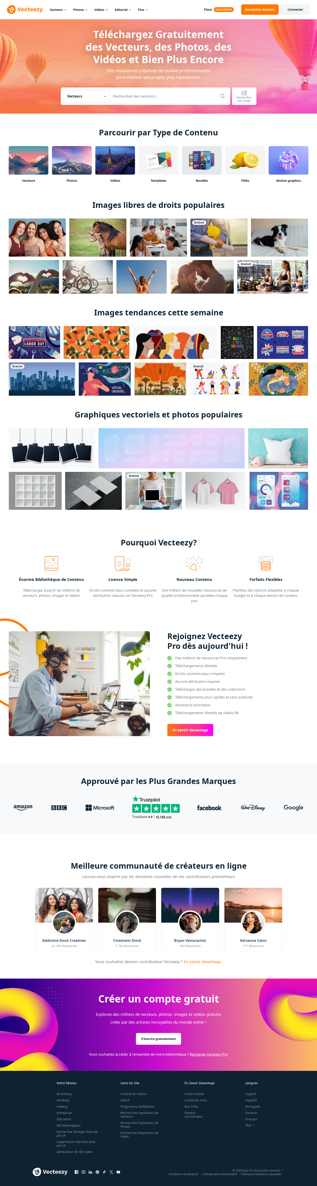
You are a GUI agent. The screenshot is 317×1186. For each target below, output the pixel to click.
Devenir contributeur (194, 1115)
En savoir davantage (190, 730)
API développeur (69, 1125)
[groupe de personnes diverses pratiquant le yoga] (272, 277)
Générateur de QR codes (75, 1152)
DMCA (124, 1100)
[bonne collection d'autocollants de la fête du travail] (282, 342)
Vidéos (99, 10)
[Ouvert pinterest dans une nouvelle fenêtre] (97, 1172)
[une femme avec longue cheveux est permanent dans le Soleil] (141, 277)
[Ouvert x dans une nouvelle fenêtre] (111, 1172)
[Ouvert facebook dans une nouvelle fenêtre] (76, 1172)
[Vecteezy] (25, 9)
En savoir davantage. (202, 961)
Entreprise (64, 1113)
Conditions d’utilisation (183, 1174)
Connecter (295, 9)
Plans (208, 9)
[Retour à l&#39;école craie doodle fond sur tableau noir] (237, 342)
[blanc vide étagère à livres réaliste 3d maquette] (35, 491)
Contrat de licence (133, 1094)
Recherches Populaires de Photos (139, 1125)
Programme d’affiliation (137, 1106)
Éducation (64, 1119)
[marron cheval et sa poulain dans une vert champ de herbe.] (97, 238)
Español (251, 1100)
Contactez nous (196, 1100)
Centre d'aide (194, 1094)
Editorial (121, 10)
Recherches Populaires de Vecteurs (139, 1115)
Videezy (62, 1106)
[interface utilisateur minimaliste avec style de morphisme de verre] (278, 491)
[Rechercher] (222, 96)
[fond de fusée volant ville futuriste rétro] (160, 379)
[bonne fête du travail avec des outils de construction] (34, 342)
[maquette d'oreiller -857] (278, 448)
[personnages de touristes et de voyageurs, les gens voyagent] (217, 379)
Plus (141, 10)
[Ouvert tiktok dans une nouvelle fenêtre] (104, 1172)
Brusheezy (64, 1094)
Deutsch (251, 1113)
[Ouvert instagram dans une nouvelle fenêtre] (83, 1172)
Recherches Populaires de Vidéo (139, 1135)
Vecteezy (63, 1100)
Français (251, 1119)
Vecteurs (56, 10)
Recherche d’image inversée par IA (77, 1133)
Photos (78, 10)
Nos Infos (191, 1106)
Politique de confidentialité (219, 1174)
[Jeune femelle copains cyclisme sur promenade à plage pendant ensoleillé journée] (88, 277)
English (250, 1094)
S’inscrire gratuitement (158, 1038)
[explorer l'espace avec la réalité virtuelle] (105, 379)
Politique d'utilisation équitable (261, 1174)
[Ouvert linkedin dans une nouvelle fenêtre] (90, 1172)
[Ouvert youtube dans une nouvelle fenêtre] (118, 1172)
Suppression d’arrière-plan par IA (76, 1143)
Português (252, 1106)
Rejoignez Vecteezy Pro (209, 1054)
